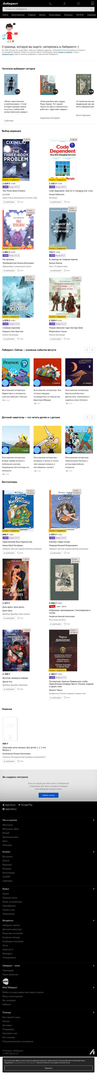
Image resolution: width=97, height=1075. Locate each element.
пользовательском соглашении (25, 1063)
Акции (6, 893)
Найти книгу (48, 795)
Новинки (7, 709)
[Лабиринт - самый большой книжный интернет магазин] (24, 3)
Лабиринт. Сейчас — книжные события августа (29, 349)
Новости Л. (8, 949)
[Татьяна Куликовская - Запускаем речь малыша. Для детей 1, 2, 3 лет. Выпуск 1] (10, 740)
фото (27, 139)
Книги (5, 15)
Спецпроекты (9, 957)
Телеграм (7, 845)
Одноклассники (10, 837)
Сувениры (92, 15)
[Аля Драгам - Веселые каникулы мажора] (16, 671)
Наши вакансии (10, 974)
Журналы (7, 864)
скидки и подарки (65, 52)
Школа (42, 15)
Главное (31, 15)
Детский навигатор (12, 929)
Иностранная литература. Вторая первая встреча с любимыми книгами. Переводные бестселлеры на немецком (15, 464)
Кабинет (7, 1004)
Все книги (8, 856)
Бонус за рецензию (12, 901)
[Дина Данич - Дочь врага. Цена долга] (16, 600)
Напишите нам (10, 1033)
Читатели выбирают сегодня (18, 68)
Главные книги (10, 897)
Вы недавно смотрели (15, 777)
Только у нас (9, 909)
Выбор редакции (11, 130)
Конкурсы (7, 953)
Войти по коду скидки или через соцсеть (23, 992)
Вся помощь (9, 1037)
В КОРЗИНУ (9, 202)
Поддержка (8, 1029)
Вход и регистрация (13, 996)
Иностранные (18, 15)
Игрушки (68, 15)
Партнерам (8, 970)
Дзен (5, 841)
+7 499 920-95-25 (10, 1053)
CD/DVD (80, 15)
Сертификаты (9, 905)
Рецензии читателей (13, 933)
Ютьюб (6, 832)
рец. (29, 210)
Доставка (7, 1025)
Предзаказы (9, 913)
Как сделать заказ (11, 1017)
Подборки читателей (13, 941)
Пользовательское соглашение (18, 1041)
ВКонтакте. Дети (11, 828)
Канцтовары (55, 15)
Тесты (5, 945)
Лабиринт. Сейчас (11, 925)
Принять (48, 1068)
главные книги (8, 54)
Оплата (6, 1021)
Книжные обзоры (11, 937)
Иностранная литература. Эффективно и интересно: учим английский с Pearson (14, 393)
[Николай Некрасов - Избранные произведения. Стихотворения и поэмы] (64, 600)
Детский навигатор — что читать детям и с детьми (31, 417)
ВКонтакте (8, 824)
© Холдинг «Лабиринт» (13, 1050)
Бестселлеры (9, 481)
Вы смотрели (9, 1000)
